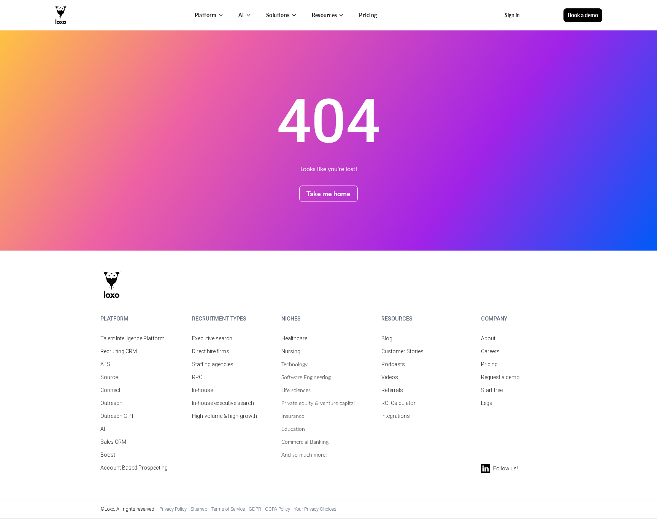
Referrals (392, 390)
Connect (110, 390)
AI (102, 429)
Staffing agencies (212, 364)
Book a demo (583, 15)
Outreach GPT (117, 416)
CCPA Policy (277, 509)
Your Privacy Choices (315, 509)
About (488, 338)
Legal (487, 403)
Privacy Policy (173, 509)
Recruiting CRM (118, 351)
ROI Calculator (398, 403)
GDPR (255, 509)
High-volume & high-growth (224, 416)
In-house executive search (223, 403)
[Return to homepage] (111, 285)
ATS (105, 364)
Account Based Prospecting (134, 468)
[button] (209, 15)
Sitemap (199, 509)
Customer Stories (402, 351)
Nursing (290, 351)
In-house (202, 390)
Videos (389, 377)
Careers (490, 351)
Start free (492, 390)
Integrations (395, 416)
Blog (386, 338)
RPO (197, 377)
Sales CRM (113, 442)
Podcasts (393, 364)
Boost (107, 455)
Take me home (328, 193)
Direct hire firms (210, 351)
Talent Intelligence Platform (132, 338)
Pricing (368, 15)
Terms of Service (228, 509)
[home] (61, 15)
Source (109, 377)
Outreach (111, 403)
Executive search (212, 338)
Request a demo (500, 377)
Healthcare (294, 338)
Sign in (512, 15)
